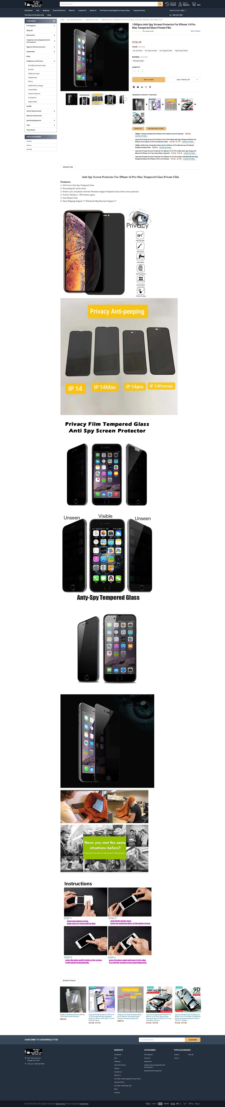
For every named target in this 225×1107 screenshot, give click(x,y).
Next (126, 99)
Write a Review (195, 31)
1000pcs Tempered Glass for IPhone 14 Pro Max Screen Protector (159, 134)
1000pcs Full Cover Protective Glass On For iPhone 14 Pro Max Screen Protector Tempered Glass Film (129, 1016)
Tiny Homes (30, 130)
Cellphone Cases (33, 73)
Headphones (32, 77)
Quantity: (136, 67)
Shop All (29, 30)
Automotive (30, 51)
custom (29, 141)
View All (29, 149)
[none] (94, 57)
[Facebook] (134, 87)
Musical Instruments (34, 116)
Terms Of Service (59, 10)
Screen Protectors (34, 94)
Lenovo (29, 145)
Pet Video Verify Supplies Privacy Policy (115, 10)
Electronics (30, 35)
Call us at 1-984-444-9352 (35, 1064)
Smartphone (32, 98)
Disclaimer (29, 10)
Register (186, 5)
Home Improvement (33, 111)
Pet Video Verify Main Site (34, 15)
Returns (72, 10)
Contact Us (82, 10)
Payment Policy (139, 10)
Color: (138, 47)
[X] (146, 87)
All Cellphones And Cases (37, 65)
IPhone (30, 81)
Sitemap (117, 1092)
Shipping (46, 10)
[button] (183, 79)
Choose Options (141, 136)
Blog (49, 15)
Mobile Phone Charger (35, 85)
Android (31, 69)
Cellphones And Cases (34, 61)
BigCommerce (61, 1104)
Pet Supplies (31, 26)
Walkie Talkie (32, 102)
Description (68, 167)
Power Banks (32, 89)
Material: (140, 57)
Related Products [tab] (69, 980)
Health (28, 106)
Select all (138, 128)
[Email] (138, 87)
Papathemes (84, 1104)
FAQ (37, 10)
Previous (62, 99)
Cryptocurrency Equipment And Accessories (38, 41)
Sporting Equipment (33, 120)
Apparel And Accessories (35, 47)
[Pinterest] (150, 87)
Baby (28, 56)
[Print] (142, 87)
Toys (28, 125)
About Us (93, 10)
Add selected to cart (156, 128)
